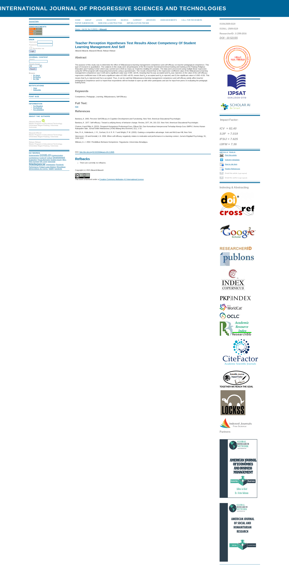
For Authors (37, 108)
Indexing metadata (232, 160)
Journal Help (34, 21)
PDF (76, 107)
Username (33, 42)
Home (77, 20)
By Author (37, 77)
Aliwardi (103, 29)
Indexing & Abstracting (110, 23)
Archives (151, 20)
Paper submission (84, 23)
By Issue (36, 75)
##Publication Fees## (138, 23)
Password (33, 45)
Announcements (168, 20)
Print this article (231, 155)
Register (111, 20)
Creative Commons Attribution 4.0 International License (121, 179)
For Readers (38, 106)
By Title (36, 79)
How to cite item (231, 164)
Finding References (232, 169)
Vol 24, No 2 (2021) (90, 29)
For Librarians (38, 110)
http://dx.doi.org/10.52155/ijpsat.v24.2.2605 (96, 152)
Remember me (38, 48)
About (88, 20)
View (35, 88)
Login (99, 20)
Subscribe (37, 90)
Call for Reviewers (191, 20)
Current (137, 20)
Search (124, 20)
